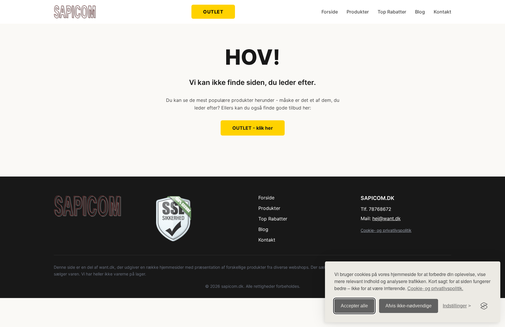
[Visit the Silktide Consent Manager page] (484, 306)
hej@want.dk (386, 218)
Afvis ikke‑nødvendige (408, 305)
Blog (420, 12)
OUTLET (213, 12)
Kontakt (442, 12)
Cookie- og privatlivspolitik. (435, 288)
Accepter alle (354, 305)
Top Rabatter (392, 12)
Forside (329, 12)
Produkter (358, 12)
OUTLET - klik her (252, 128)
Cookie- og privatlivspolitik (386, 230)
